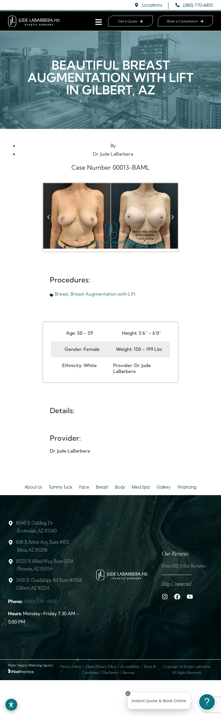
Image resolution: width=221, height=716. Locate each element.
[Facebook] (177, 597)
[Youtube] (190, 597)
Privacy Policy (70, 667)
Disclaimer (110, 672)
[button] (48, 217)
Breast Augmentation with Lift (103, 294)
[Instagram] (165, 597)
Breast (61, 294)
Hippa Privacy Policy (101, 667)
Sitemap (128, 672)
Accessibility (129, 667)
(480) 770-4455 (40, 601)
